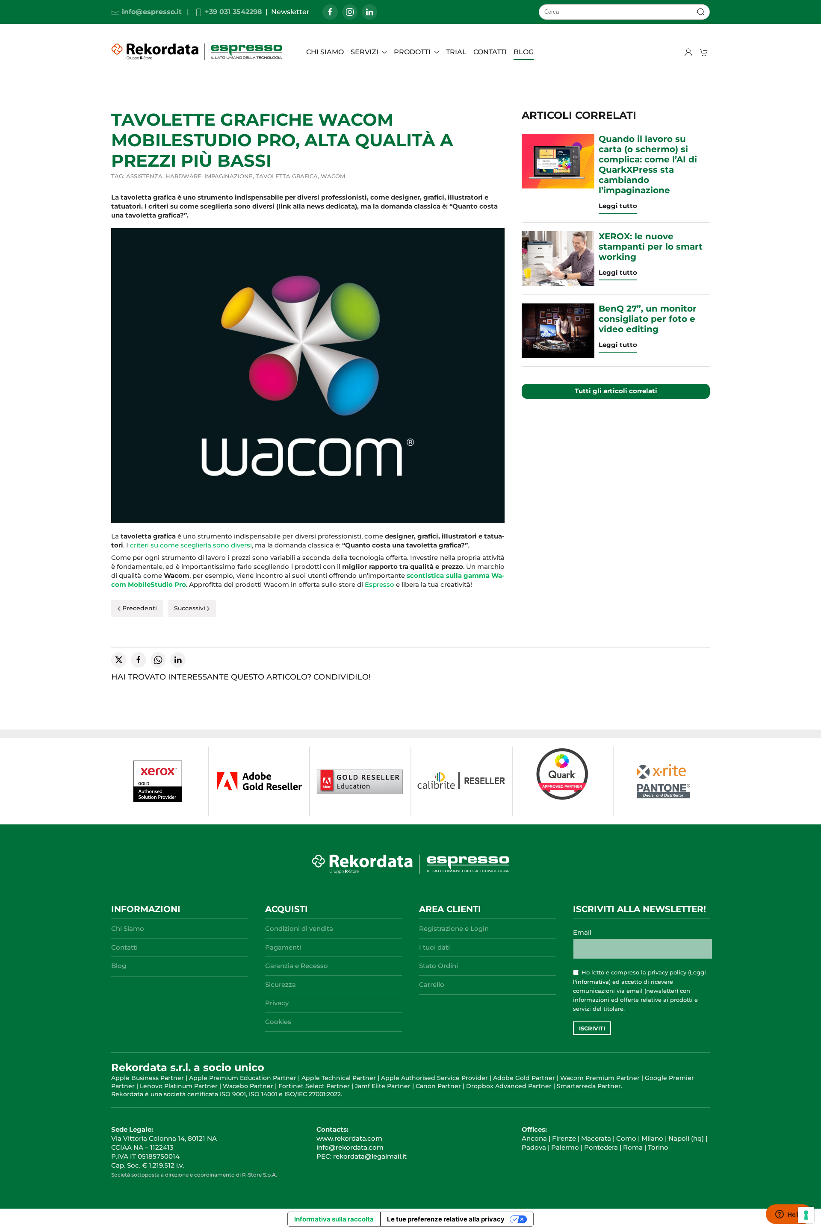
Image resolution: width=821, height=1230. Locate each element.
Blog (118, 966)
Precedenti (139, 608)
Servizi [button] (364, 52)
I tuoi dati (434, 947)
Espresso (379, 584)
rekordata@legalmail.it (370, 1156)
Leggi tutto (618, 206)
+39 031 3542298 (232, 12)
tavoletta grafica (287, 176)
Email (582, 932)
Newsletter (290, 12)
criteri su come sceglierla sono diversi (191, 545)
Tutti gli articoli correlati (616, 391)
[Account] (688, 52)
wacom (333, 176)
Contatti (490, 52)
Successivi (189, 608)
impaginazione (228, 176)
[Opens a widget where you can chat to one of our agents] (788, 1215)
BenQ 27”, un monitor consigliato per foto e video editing (648, 318)
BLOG (524, 52)
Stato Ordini (438, 966)
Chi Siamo (325, 52)
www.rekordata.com (349, 1138)
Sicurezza (280, 984)
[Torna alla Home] (198, 52)
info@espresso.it (151, 12)
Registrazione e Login (454, 928)
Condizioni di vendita (299, 928)
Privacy (277, 1003)
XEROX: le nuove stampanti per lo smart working (651, 246)
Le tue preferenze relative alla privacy (446, 1219)
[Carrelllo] (705, 52)
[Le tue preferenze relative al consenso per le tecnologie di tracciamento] (806, 1215)
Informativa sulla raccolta (334, 1219)
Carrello (431, 984)
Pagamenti (283, 947)
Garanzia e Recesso (296, 966)
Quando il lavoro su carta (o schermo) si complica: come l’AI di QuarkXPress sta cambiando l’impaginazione (648, 164)
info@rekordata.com (350, 1147)
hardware (183, 176)
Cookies (278, 1022)
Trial (456, 52)
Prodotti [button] (412, 52)
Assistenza (144, 176)
